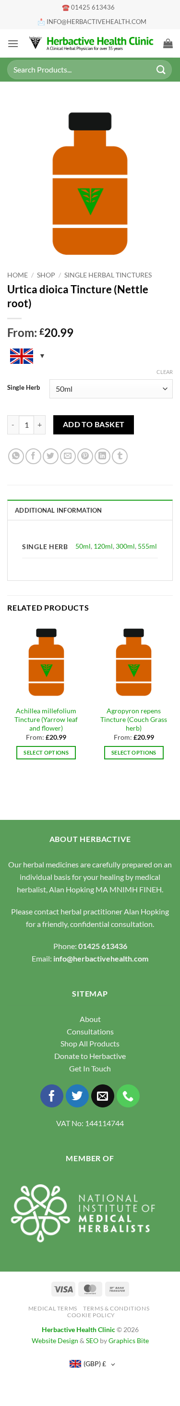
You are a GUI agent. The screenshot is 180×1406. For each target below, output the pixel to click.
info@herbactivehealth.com (100, 958)
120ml (103, 546)
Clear (164, 372)
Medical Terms (52, 1308)
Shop (46, 275)
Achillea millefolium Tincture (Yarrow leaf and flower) (46, 719)
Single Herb (23, 388)
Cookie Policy (91, 1315)
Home (17, 275)
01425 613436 (102, 945)
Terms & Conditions (116, 1308)
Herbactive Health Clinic (78, 1329)
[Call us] (128, 1096)
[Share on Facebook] (33, 456)
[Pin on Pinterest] (85, 456)
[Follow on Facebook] (52, 1096)
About (90, 1018)
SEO (92, 1340)
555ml (147, 546)
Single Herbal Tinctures (108, 275)
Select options (46, 752)
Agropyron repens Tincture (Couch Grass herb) (133, 719)
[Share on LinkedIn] (102, 456)
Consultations (90, 1031)
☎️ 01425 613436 (88, 7)
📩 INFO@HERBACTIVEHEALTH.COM (91, 21)
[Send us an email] (103, 1096)
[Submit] (161, 69)
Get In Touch (90, 1068)
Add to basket (94, 424)
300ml (125, 546)
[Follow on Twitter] (77, 1096)
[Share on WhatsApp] (16, 456)
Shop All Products (90, 1043)
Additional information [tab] (58, 510)
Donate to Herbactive (90, 1055)
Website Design (55, 1340)
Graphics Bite (128, 1340)
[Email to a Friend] (68, 456)
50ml (83, 546)
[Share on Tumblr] (120, 456)
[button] (13, 43)
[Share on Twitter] (51, 456)
